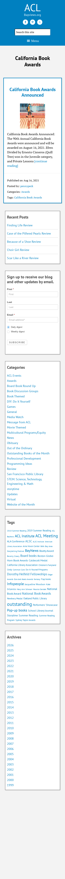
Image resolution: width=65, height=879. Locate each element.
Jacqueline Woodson (35, 584)
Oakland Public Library (35, 598)
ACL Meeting (46, 535)
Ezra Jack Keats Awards (23, 579)
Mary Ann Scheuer (24, 589)
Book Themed (16, 396)
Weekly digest (17, 331)
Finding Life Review (19, 225)
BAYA (42, 546)
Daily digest (16, 327)
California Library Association (22, 565)
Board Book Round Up (21, 386)
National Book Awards (36, 593)
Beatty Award (46, 551)
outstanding (19, 604)
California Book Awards (28, 197)
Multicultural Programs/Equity (27, 432)
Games (11, 407)
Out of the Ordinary (19, 448)
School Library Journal (40, 610)
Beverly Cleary (13, 556)
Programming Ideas (19, 464)
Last (9, 302)
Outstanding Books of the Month (28, 453)
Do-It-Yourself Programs (37, 569)
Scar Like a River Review (22, 258)
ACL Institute (24, 535)
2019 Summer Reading (39, 530)
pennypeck (26, 186)
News (10, 438)
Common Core (19, 569)
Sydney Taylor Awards (25, 620)
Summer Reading (28, 615)
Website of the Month (21, 504)
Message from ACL (19, 422)
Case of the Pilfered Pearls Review (29, 233)
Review (11, 469)
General (12, 412)
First (10, 289)
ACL (32, 7)
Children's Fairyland (47, 565)
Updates (12, 494)
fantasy (37, 579)
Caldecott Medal (38, 560)
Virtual (11, 499)
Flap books (46, 579)
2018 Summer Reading (16, 530)
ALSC (28, 541)
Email (11, 314)
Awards (25, 192)
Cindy (9, 569)
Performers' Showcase (45, 605)
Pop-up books (17, 610)
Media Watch (15, 417)
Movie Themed (16, 427)
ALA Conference (15, 541)
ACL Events (14, 375)
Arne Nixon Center (31, 546)
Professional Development (24, 458)
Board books (28, 556)
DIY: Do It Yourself (18, 401)
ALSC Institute (38, 541)
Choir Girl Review (18, 250)
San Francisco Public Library (25, 474)
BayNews (31, 550)
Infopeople (15, 583)
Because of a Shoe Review (24, 242)
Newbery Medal (14, 598)
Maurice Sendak (39, 589)
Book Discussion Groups (22, 391)
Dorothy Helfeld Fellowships (27, 574)
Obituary (12, 443)
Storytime (12, 615)
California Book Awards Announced (33, 92)
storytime (13, 489)
